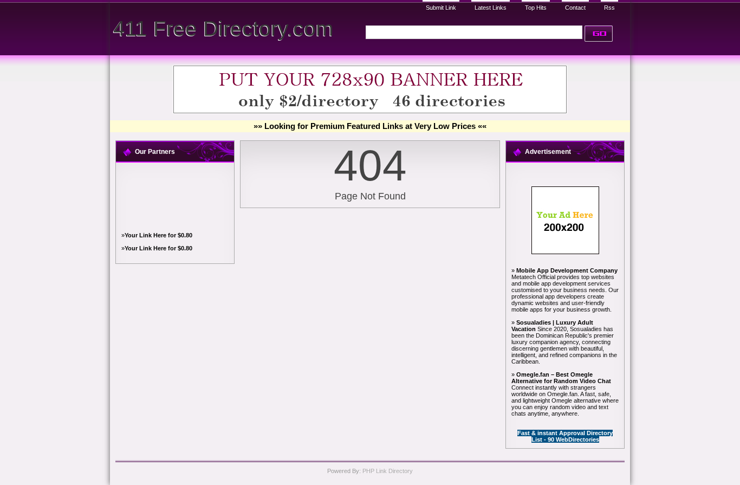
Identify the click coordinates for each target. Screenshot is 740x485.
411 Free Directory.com (223, 28)
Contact (575, 7)
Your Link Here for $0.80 (158, 235)
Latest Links (491, 7)
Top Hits (536, 7)
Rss (609, 7)
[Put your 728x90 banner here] (370, 111)
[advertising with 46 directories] (565, 252)
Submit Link (441, 7)
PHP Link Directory (387, 471)
